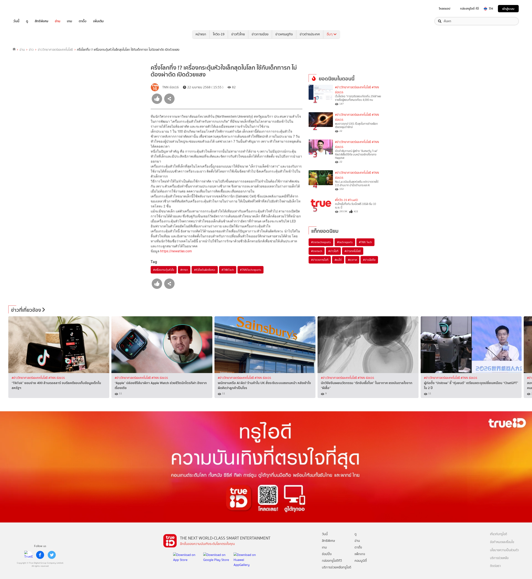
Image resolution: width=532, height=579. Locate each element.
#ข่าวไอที (333, 251)
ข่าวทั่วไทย (238, 34)
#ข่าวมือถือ (369, 260)
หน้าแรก (201, 34)
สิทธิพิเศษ (41, 21)
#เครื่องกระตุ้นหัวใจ (163, 270)
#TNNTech (228, 270)
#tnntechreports (321, 242)
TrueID (25, 8)
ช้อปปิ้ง (327, 554)
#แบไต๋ (338, 260)
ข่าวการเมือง (260, 34)
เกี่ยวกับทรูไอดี (498, 534)
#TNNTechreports (250, 270)
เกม (69, 21)
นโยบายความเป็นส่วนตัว (504, 550)
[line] (28, 555)
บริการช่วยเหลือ (499, 558)
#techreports (345, 242)
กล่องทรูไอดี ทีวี (469, 8)
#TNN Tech (365, 242)
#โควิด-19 (341, 200)
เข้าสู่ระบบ (508, 8)
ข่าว (31, 49)
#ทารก (184, 270)
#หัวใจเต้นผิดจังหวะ (204, 270)
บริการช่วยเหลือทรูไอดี (336, 567)
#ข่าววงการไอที (319, 260)
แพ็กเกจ (360, 554)
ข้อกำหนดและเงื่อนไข (502, 542)
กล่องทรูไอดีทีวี (332, 560)
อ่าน (57, 21)
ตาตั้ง (82, 21)
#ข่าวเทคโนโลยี (353, 251)
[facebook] (40, 555)
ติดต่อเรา (495, 566)
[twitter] (52, 555)
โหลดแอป (444, 8)
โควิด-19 (218, 34)
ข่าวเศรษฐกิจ (284, 34)
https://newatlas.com (176, 251)
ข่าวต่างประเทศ (310, 34)
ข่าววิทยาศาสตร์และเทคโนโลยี (55, 49)
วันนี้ (16, 21)
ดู (27, 21)
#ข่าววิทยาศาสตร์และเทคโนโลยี (353, 87)
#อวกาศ (352, 260)
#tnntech (316, 251)
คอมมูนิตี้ (361, 560)
